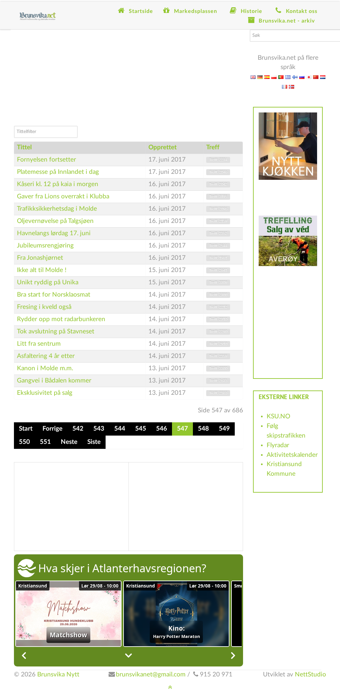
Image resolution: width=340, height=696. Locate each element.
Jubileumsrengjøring (45, 246)
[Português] (281, 77)
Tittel (24, 147)
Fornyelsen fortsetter (46, 160)
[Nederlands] (322, 77)
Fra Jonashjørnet (40, 258)
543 (98, 429)
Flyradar (278, 445)
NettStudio (310, 674)
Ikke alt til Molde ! (41, 270)
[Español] (267, 77)
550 (24, 442)
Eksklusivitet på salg (44, 393)
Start (26, 429)
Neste (69, 442)
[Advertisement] (128, 76)
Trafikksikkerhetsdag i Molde (57, 209)
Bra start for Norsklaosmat (53, 295)
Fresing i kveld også (44, 307)
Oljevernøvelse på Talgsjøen (55, 221)
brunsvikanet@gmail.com (151, 674)
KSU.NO (278, 416)
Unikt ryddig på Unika (47, 282)
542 (77, 429)
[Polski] (274, 77)
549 (224, 429)
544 (119, 429)
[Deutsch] (260, 77)
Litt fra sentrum (39, 344)
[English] (253, 77)
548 (203, 429)
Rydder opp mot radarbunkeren (61, 319)
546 (161, 429)
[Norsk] (291, 86)
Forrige (52, 429)
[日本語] (308, 77)
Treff (212, 147)
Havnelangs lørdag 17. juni (54, 233)
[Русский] (301, 77)
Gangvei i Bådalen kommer (54, 381)
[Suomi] (295, 77)
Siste (94, 442)
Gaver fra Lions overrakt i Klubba (63, 196)
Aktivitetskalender (292, 455)
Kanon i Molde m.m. (45, 368)
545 (140, 429)
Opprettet (162, 147)
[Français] (284, 86)
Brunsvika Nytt (58, 674)
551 (45, 442)
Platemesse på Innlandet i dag (58, 172)
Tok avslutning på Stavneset (55, 331)
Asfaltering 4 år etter (46, 356)
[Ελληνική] (288, 77)
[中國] (315, 77)
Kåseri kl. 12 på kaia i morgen (57, 184)
